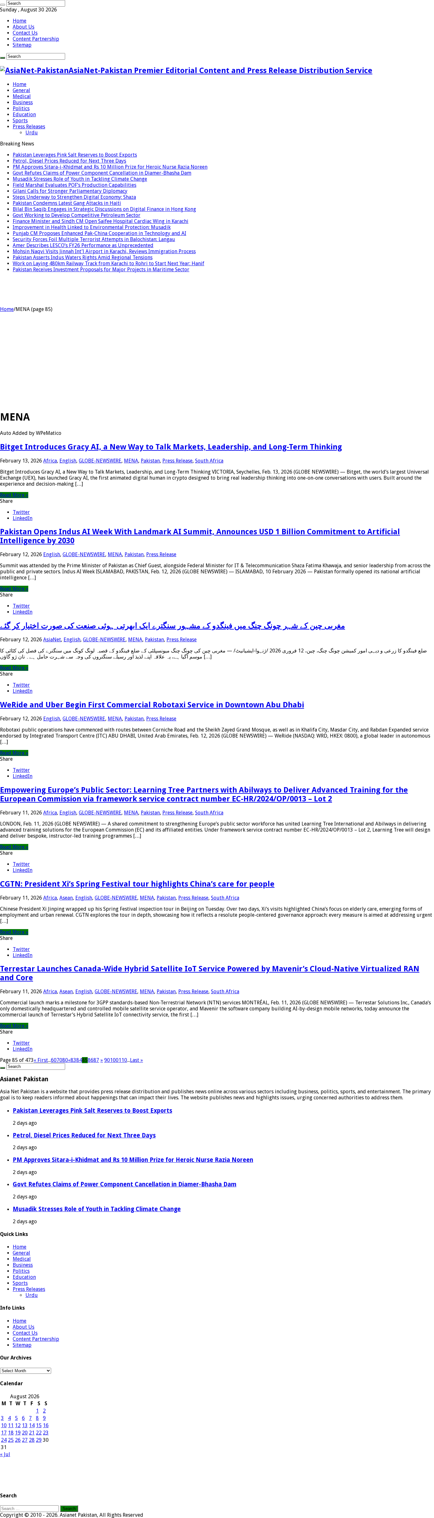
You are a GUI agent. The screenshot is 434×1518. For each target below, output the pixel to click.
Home (19, 21)
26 (18, 1440)
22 (39, 1433)
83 (73, 1060)
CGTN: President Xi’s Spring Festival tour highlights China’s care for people (137, 884)
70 (59, 1060)
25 (11, 1440)
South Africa (209, 461)
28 (32, 1440)
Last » (136, 1060)
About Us (23, 27)
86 (90, 1060)
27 (25, 1440)
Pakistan (150, 461)
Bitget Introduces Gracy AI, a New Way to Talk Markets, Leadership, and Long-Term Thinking (171, 446)
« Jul (5, 1454)
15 (39, 1425)
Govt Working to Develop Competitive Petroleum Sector (76, 215)
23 (46, 1433)
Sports (20, 121)
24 (4, 1440)
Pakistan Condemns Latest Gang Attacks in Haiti (67, 203)
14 (32, 1425)
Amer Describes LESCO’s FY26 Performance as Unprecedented (83, 245)
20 (25, 1433)
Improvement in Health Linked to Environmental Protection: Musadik (92, 227)
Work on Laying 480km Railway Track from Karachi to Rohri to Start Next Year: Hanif (108, 263)
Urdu (31, 133)
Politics (21, 108)
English (67, 461)
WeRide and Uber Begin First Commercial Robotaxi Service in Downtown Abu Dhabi (152, 704)
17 (4, 1433)
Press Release (177, 461)
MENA (131, 461)
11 (11, 1425)
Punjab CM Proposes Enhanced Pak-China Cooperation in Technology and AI (99, 233)
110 (123, 1060)
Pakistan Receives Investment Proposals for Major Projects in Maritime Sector (101, 269)
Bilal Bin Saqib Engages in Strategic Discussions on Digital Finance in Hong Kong (104, 209)
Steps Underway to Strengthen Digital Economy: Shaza (74, 197)
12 (18, 1425)
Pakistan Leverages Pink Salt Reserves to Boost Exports (75, 155)
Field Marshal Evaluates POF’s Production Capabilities (74, 185)
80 (65, 1060)
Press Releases (29, 127)
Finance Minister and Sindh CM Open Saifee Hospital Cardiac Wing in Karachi (100, 221)
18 (11, 1433)
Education (24, 114)
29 (39, 1440)
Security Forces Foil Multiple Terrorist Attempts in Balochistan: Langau (94, 239)
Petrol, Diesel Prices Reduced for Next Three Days (69, 161)
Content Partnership (36, 39)
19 (18, 1433)
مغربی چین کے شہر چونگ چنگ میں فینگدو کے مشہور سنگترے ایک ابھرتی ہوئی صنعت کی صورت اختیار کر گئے (172, 625)
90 (107, 1060)
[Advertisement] (217, 359)
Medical (22, 96)
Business (23, 102)
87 (96, 1060)
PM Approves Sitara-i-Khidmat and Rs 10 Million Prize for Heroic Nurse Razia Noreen (110, 167)
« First (41, 1060)
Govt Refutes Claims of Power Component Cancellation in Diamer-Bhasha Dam (102, 173)
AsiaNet (52, 640)
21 (32, 1433)
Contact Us (25, 33)
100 (114, 1060)
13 (25, 1425)
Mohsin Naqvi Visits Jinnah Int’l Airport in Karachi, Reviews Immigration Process (104, 251)
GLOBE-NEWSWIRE (100, 461)
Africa (50, 461)
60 (54, 1060)
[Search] (2, 5)
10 (4, 1425)
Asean (66, 898)
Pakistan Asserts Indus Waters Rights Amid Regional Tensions (83, 257)
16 (46, 1425)
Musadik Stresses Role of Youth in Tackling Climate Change (80, 179)
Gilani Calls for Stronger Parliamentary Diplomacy (70, 191)
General (21, 90)
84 (79, 1060)
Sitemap (22, 45)
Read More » (14, 495)
